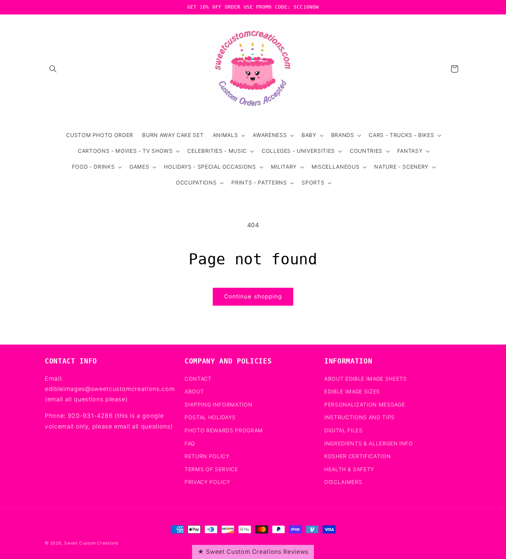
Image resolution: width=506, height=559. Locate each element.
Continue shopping (253, 296)
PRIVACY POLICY (207, 482)
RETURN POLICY (207, 456)
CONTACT (198, 379)
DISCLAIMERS (343, 482)
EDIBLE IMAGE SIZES (352, 391)
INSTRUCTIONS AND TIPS (359, 417)
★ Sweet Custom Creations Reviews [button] (253, 551)
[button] (53, 69)
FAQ (190, 443)
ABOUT (194, 391)
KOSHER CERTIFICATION (357, 456)
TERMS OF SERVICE (211, 469)
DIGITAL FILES (343, 430)
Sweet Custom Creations (91, 543)
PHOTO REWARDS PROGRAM (224, 430)
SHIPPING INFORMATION (218, 404)
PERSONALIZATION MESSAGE (364, 404)
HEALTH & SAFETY (349, 469)
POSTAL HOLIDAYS (210, 417)
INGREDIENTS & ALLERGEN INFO (368, 443)
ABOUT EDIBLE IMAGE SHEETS (365, 379)
